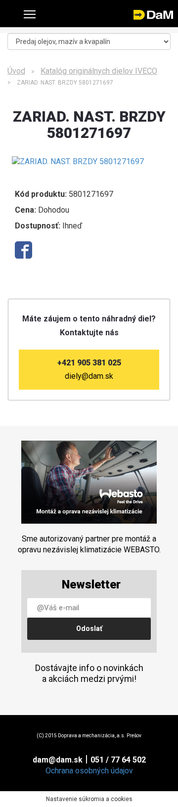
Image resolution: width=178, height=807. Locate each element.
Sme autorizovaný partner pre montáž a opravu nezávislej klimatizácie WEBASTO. (89, 544)
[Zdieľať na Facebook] (23, 250)
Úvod (16, 71)
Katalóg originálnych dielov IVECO (99, 71)
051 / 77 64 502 (118, 759)
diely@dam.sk (89, 376)
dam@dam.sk (58, 759)
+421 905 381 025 (89, 362)
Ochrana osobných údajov (89, 770)
